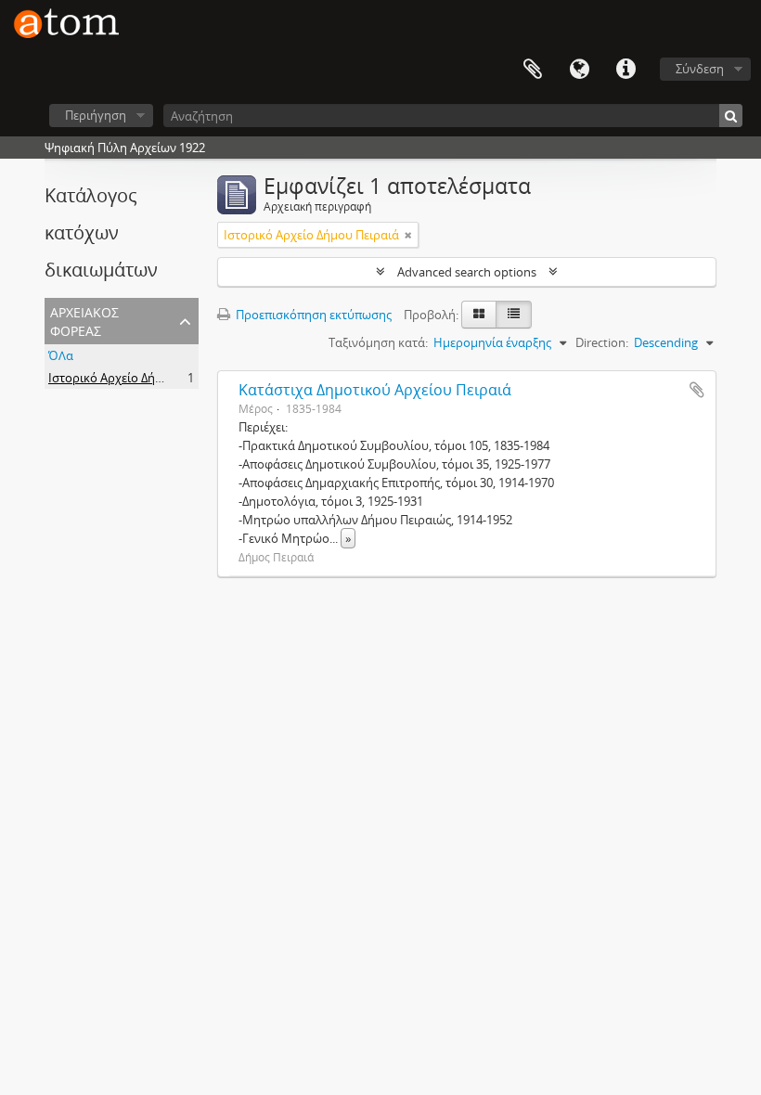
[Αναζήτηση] (730, 115)
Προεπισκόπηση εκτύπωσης (312, 314)
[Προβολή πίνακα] (514, 314)
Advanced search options (466, 272)
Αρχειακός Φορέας (84, 319)
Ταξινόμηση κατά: (378, 342)
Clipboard (532, 69)
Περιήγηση (95, 115)
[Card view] (479, 314)
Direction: (601, 342)
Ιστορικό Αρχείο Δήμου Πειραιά (136, 377)
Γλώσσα (579, 69)
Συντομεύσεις (625, 69)
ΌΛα (60, 355)
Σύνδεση (700, 68)
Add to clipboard (697, 389)
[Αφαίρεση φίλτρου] (408, 234)
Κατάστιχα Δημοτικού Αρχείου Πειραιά (375, 390)
